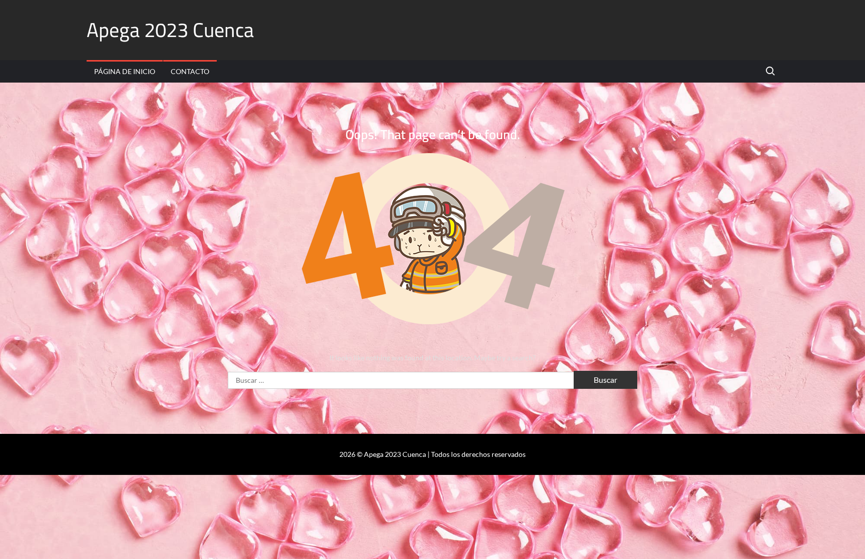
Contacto (190, 71)
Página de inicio (124, 71)
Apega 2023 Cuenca (170, 30)
